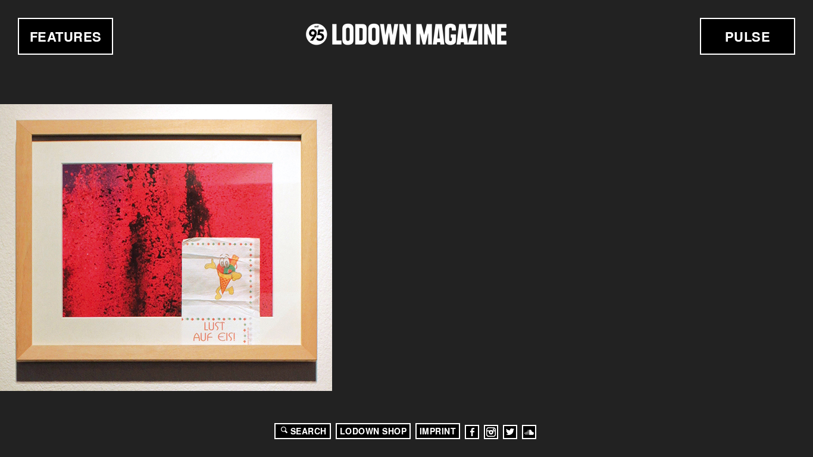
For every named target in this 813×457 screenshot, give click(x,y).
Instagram (491, 432)
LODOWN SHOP (373, 431)
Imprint (438, 431)
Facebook (472, 432)
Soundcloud (529, 432)
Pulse (748, 36)
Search (308, 431)
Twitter (510, 432)
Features (66, 36)
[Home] (406, 34)
